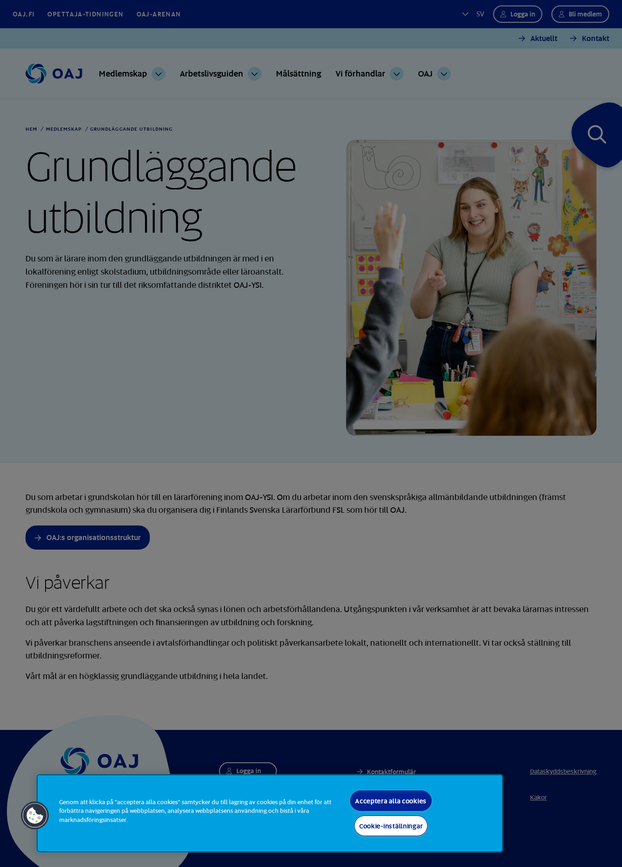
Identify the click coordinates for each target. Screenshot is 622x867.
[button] (35, 815)
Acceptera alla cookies (391, 800)
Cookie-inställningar (391, 825)
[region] (269, 813)
